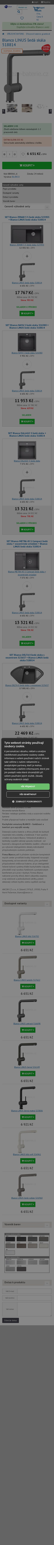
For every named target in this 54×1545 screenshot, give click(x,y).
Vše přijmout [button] (28, 786)
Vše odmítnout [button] (28, 794)
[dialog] (27, 772)
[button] (27, 801)
